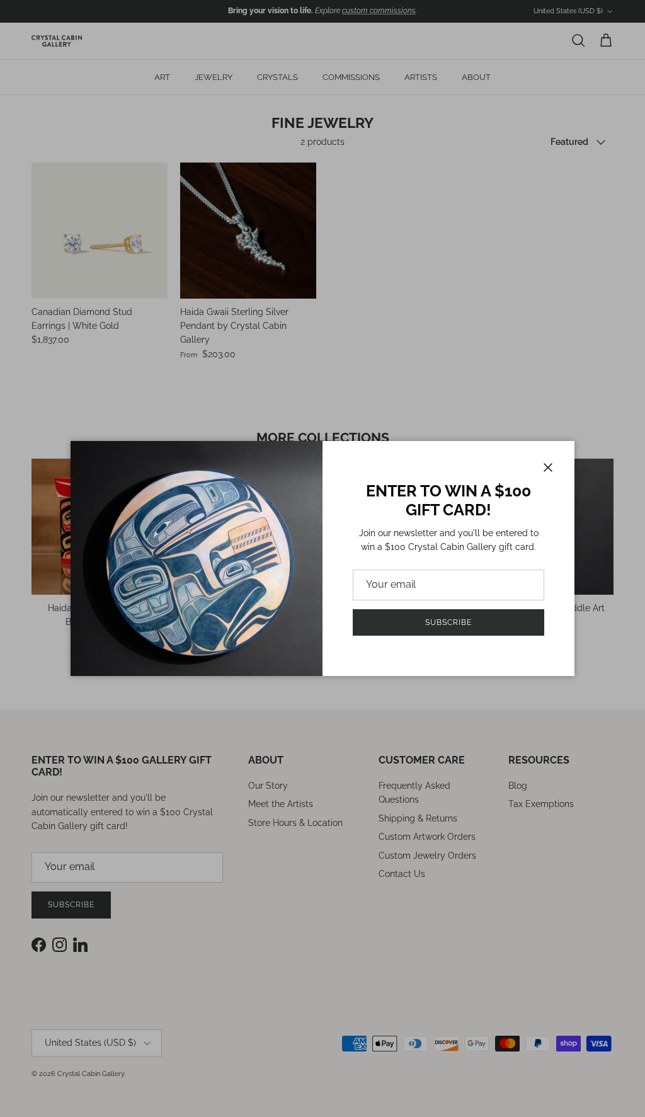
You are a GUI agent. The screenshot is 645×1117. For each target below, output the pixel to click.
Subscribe (448, 622)
